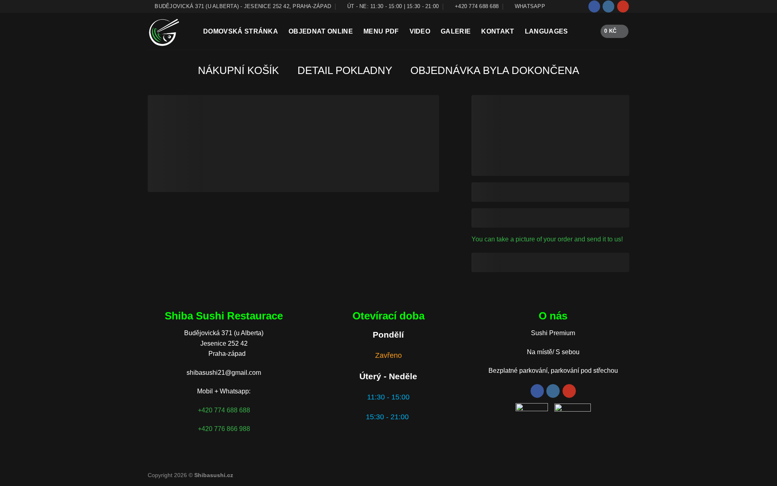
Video (420, 31)
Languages (546, 31)
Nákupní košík (238, 70)
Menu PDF (381, 31)
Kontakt (497, 31)
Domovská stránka (240, 31)
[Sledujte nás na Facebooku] (594, 6)
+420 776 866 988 (224, 428)
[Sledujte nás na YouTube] (623, 6)
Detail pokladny (344, 70)
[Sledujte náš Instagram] (608, 6)
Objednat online (321, 31)
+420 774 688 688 (224, 410)
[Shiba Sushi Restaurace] (169, 31)
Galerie (456, 31)
